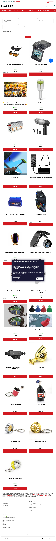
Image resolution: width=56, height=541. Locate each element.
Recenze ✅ (5, 516)
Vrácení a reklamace (33, 509)
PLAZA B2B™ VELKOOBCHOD (8, 525)
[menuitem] (3, 10)
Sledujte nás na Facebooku (9, 506)
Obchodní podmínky (33, 503)
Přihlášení (4, 524)
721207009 (6, 505)
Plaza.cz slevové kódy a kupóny (8, 520)
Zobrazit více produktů (27, 33)
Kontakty (30, 510)
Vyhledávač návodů (6, 527)
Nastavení (16, 278)
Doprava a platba (32, 507)
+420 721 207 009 (50, 2)
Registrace (5, 523)
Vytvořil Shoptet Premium (48, 538)
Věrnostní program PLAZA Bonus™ (9, 517)
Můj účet (4, 521)
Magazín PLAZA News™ (7, 519)
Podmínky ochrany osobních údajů (35, 504)
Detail (40, 186)
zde (20, 275)
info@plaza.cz (17, 1)
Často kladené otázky (33, 506)
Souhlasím (39, 278)
